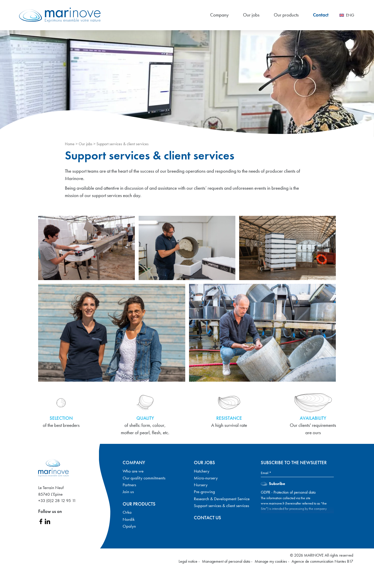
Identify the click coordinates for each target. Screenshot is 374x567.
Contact (320, 15)
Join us (128, 491)
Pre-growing (204, 491)
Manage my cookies (271, 561)
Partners (129, 485)
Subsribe (277, 483)
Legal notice (188, 561)
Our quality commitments (144, 478)
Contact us (207, 517)
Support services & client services (221, 505)
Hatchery (201, 471)
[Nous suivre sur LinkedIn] (47, 520)
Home (70, 144)
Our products (286, 15)
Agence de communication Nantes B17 (322, 561)
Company (219, 15)
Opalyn (129, 526)
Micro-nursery (206, 478)
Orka (127, 512)
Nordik (129, 519)
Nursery (201, 485)
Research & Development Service (222, 498)
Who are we (133, 471)
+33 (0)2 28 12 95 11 (57, 500)
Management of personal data (226, 561)
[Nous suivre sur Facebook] (41, 520)
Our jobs (251, 15)
